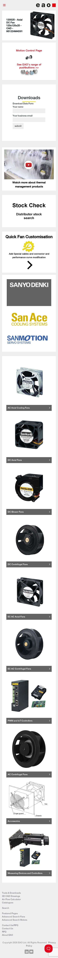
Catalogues (7, 902)
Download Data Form (23, 109)
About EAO (7, 935)
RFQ (4, 931)
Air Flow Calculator (11, 899)
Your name (18, 107)
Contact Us (7, 928)
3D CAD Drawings (11, 896)
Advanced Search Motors (14, 920)
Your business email (23, 115)
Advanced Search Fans (13, 916)
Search (5, 908)
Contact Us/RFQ (10, 925)
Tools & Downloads (11, 893)
